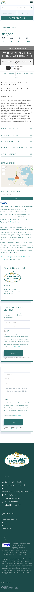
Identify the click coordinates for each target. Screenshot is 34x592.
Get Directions (17, 198)
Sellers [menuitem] (4, 522)
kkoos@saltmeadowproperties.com (17, 492)
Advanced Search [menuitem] (9, 519)
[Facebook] (4, 538)
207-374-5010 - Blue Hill (15, 485)
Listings (9, 257)
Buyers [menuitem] (5, 525)
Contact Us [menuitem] (6, 529)
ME (14, 257)
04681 (5, 259)
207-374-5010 (10, 289)
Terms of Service (20, 428)
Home (3, 257)
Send (13, 422)
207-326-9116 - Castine (14, 482)
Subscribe (13, 353)
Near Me (26, 13)
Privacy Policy (14, 222)
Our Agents (14, 296)
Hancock (19, 257)
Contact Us (7, 296)
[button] (31, 8)
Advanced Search (9, 13)
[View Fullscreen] (3, 173)
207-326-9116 (18, 18)
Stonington (27, 257)
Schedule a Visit (23, 369)
